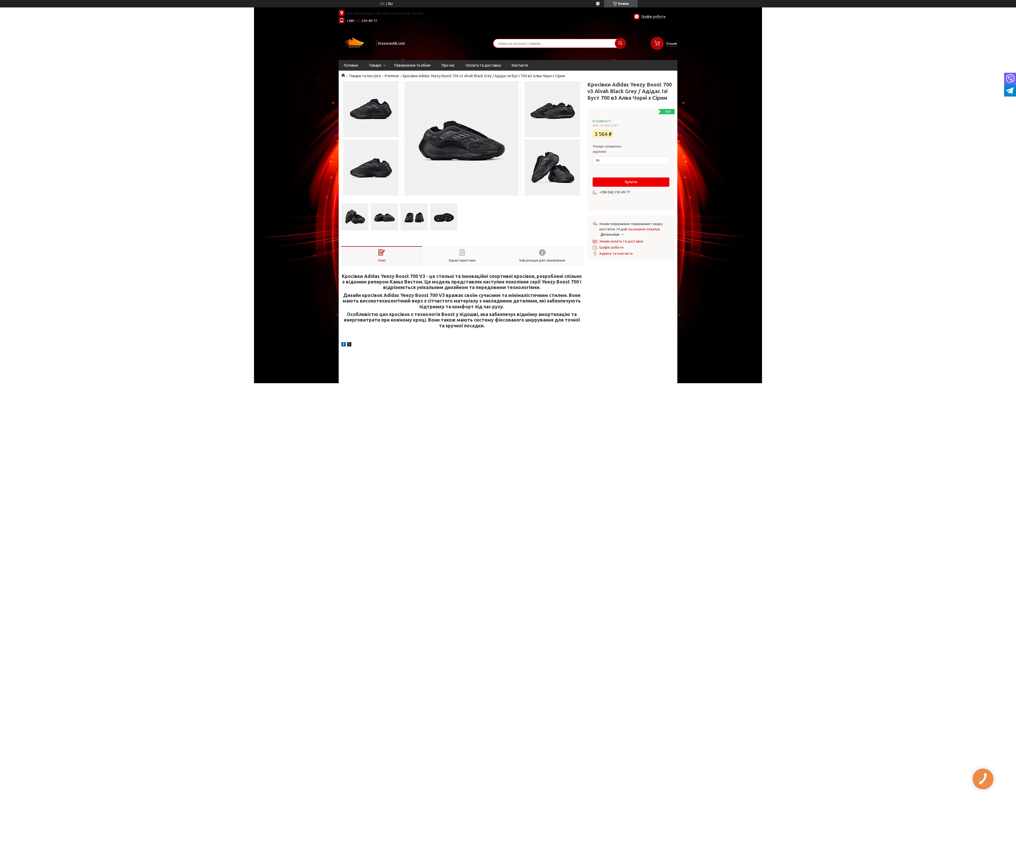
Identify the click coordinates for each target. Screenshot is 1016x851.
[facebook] (343, 345)
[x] (349, 345)
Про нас (448, 65)
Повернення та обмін (412, 65)
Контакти (520, 65)
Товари (375, 65)
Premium (392, 76)
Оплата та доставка (483, 65)
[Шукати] (620, 43)
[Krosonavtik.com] (355, 43)
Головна (351, 65)
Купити (631, 182)
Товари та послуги (365, 76)
